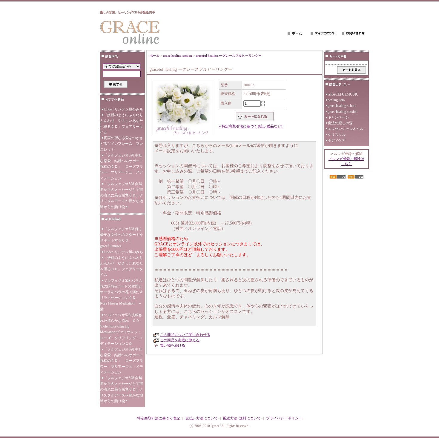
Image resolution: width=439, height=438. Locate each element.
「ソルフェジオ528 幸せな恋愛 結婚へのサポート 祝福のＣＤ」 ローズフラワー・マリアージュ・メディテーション (122, 166)
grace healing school (342, 106)
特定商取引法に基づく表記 (158, 418)
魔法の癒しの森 (340, 123)
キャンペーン (338, 117)
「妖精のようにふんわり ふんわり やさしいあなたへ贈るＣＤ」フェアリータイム (122, 123)
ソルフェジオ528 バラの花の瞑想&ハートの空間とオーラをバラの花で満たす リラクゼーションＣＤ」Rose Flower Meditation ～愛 (121, 295)
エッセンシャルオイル (345, 129)
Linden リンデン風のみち (123, 109)
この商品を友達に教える (179, 340)
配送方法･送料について (242, 418)
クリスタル (337, 135)
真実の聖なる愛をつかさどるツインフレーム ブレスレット (121, 143)
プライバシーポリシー (284, 418)
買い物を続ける (172, 345)
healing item (336, 100)
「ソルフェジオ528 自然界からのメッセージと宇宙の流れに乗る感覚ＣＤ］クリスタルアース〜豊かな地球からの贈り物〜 (121, 195)
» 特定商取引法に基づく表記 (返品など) (250, 126)
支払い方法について (201, 418)
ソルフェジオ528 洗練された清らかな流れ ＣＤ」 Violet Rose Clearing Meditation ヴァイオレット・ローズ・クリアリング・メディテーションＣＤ (122, 329)
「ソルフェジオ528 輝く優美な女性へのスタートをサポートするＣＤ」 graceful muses (121, 237)
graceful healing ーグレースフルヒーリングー (229, 55)
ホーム (154, 55)
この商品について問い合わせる (185, 335)
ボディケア (337, 140)
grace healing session (177, 55)
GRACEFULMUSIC (343, 94)
